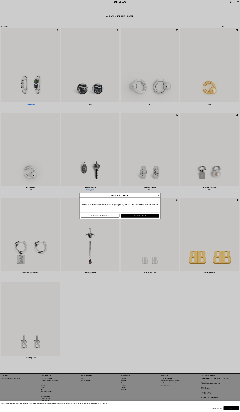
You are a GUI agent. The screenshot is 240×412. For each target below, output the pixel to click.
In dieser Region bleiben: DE (100, 215)
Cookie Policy (105, 403)
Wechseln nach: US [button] (140, 215)
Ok (231, 408)
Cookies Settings (217, 408)
